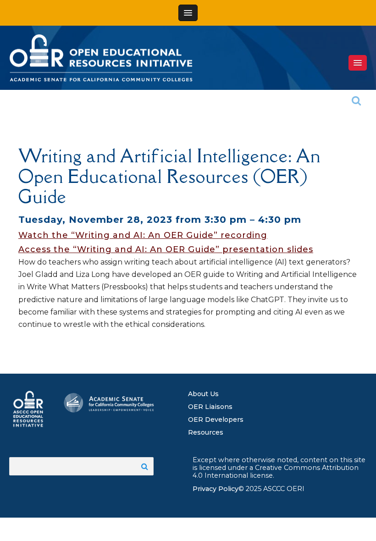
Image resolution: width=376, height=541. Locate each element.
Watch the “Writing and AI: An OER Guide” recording (142, 235)
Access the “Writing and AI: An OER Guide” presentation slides (165, 249)
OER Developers (215, 419)
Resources (205, 432)
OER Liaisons (210, 407)
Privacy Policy (215, 489)
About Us (203, 394)
